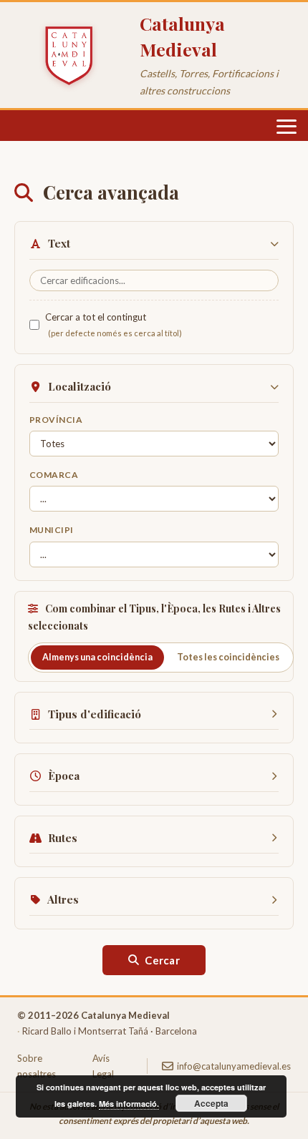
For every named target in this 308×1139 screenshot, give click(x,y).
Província (55, 419)
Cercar (162, 960)
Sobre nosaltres (36, 1066)
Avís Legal (103, 1066)
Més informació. (129, 1103)
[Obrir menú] (286, 126)
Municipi (51, 529)
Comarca (53, 474)
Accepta (211, 1103)
